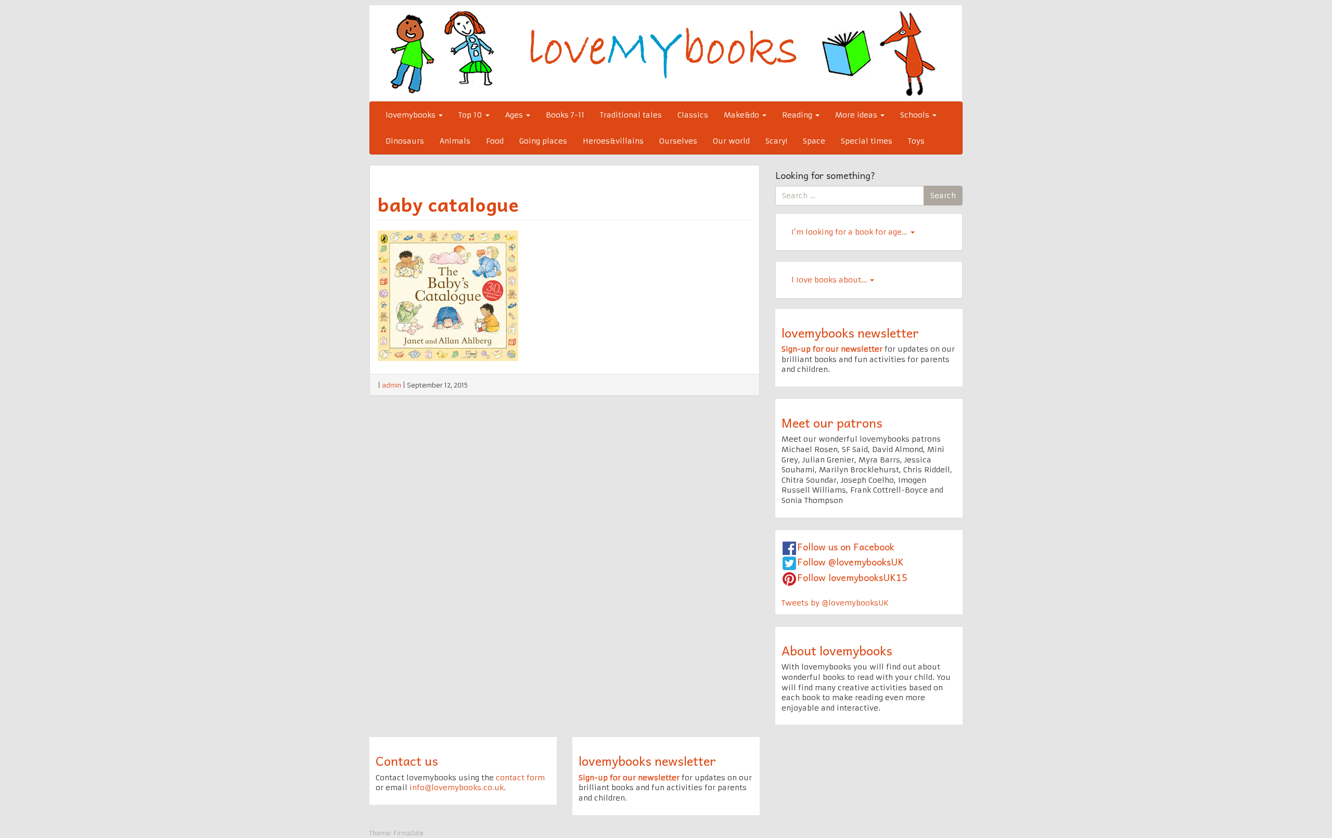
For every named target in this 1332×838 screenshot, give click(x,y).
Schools (915, 115)
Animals (455, 141)
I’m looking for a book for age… (850, 232)
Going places (543, 141)
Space (814, 141)
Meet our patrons (832, 422)
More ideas (857, 115)
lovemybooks (412, 115)
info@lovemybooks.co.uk (456, 787)
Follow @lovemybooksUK (850, 561)
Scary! (776, 141)
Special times (866, 141)
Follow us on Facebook (845, 546)
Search (943, 195)
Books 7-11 (565, 115)
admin (391, 385)
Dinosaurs (405, 141)
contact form (520, 777)
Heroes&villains (613, 141)
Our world (731, 141)
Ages (515, 115)
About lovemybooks (837, 650)
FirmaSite (408, 833)
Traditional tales (631, 115)
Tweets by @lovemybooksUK (835, 603)
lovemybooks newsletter (850, 332)
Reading (798, 115)
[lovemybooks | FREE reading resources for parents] (665, 53)
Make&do (742, 115)
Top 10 (471, 115)
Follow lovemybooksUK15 (852, 577)
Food (495, 141)
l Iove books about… (830, 280)
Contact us (407, 760)
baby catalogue (448, 204)
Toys (916, 141)
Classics (692, 115)
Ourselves (678, 141)
